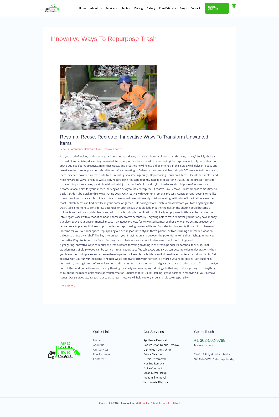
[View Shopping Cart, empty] (234, 8)
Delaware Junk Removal (98, 149)
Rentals (125, 8)
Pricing (138, 8)
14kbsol (175, 403)
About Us (96, 8)
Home (82, 8)
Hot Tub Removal (154, 363)
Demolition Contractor (157, 349)
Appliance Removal (155, 340)
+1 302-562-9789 (209, 340)
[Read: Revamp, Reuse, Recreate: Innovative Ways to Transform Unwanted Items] (139, 97)
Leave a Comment (71, 149)
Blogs (183, 8)
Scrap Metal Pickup (155, 373)
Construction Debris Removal (161, 345)
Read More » (67, 286)
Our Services (100, 349)
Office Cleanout (153, 368)
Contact (195, 8)
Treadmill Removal (155, 377)
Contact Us (100, 359)
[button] (116, 8)
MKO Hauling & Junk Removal (152, 403)
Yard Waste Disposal (156, 382)
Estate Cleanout (153, 354)
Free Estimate (167, 8)
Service (110, 8)
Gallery (151, 8)
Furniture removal (155, 359)
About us (98, 345)
